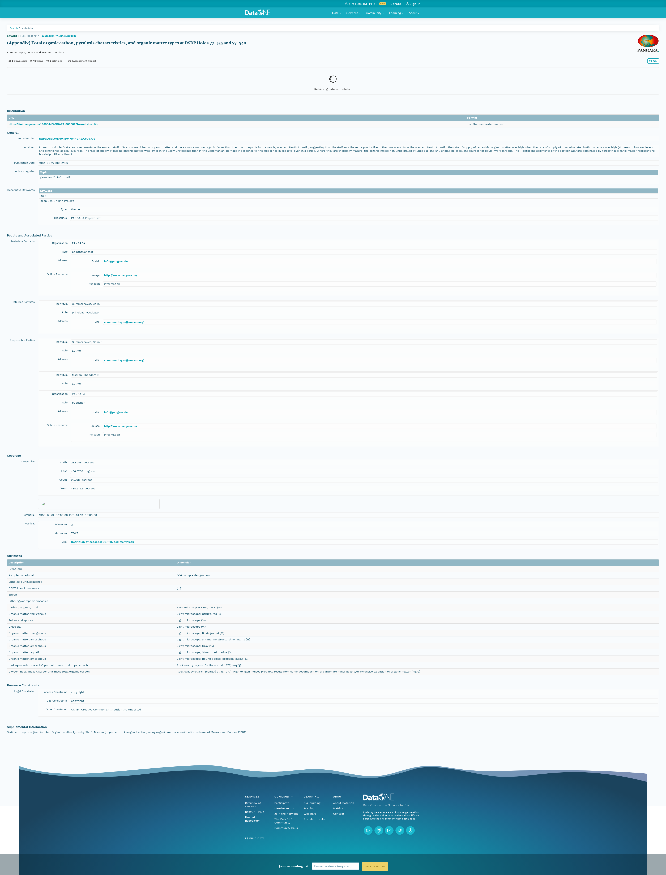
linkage (95, 275)
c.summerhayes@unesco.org (124, 322)
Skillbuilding (312, 803)
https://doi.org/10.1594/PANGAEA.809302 (67, 138)
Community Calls (286, 828)
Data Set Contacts (23, 302)
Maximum (61, 533)
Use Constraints (57, 700)
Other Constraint (56, 709)
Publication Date (24, 162)
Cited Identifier (25, 138)
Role (65, 251)
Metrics (338, 808)
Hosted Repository (252, 819)
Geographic (28, 461)
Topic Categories (24, 171)
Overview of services (253, 804)
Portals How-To (314, 819)
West (64, 488)
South (63, 479)
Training (309, 808)
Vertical (30, 523)
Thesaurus (60, 217)
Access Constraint (55, 692)
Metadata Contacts (23, 241)
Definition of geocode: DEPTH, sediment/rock (102, 542)
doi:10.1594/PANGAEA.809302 (58, 36)
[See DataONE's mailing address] (410, 830)
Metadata (27, 28)
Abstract (29, 147)
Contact (338, 813)
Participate (281, 803)
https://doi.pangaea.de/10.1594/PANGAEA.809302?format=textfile (53, 124)
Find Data (257, 838)
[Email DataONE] (389, 830)
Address (62, 260)
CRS (64, 541)
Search (14, 28)
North (63, 462)
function (94, 283)
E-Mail (96, 261)
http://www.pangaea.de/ (120, 275)
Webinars (310, 813)
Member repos (284, 808)
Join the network (286, 813)
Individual (62, 303)
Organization (60, 243)
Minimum (61, 524)
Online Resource (57, 274)
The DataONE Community (283, 820)
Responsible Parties (22, 340)
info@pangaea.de (116, 261)
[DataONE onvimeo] (378, 830)
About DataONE (344, 803)
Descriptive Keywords (21, 190)
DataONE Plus (254, 811)
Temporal (29, 514)
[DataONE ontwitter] (368, 830)
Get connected (375, 866)
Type (64, 209)
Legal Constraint (24, 691)
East (64, 471)
